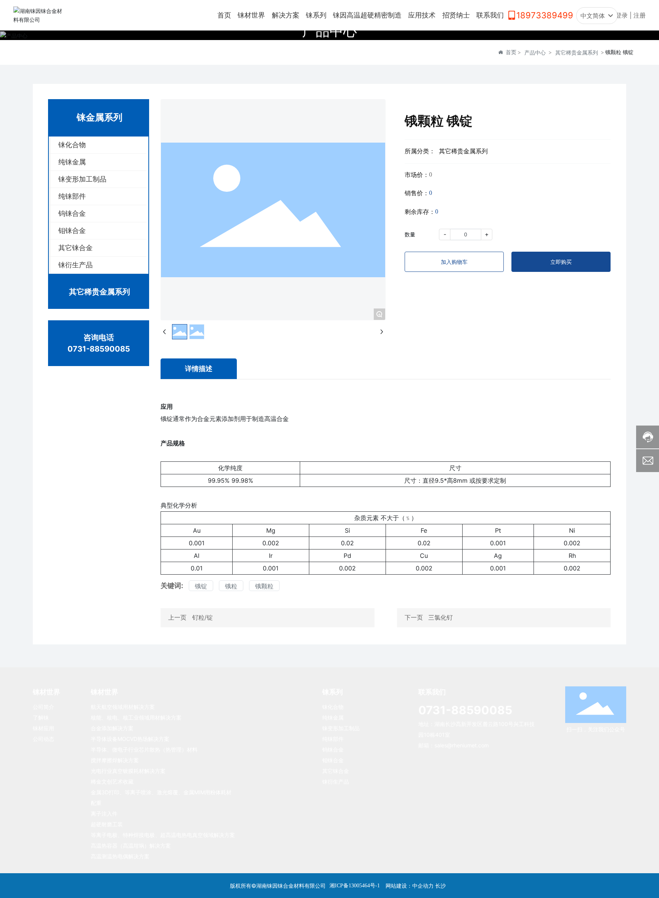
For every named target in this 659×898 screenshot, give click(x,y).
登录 (623, 15)
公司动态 (43, 739)
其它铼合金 (335, 771)
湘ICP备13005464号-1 (355, 885)
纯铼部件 (333, 739)
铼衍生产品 (335, 781)
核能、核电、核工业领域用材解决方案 (136, 717)
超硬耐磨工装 (107, 824)
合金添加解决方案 (112, 728)
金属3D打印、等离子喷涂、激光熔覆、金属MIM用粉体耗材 (161, 792)
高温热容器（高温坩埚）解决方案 (131, 845)
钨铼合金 (333, 749)
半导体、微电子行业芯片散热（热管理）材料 (144, 749)
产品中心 (329, 30)
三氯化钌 (440, 617)
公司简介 (43, 707)
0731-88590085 (99, 348)
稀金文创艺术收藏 (112, 781)
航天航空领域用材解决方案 (123, 707)
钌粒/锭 (202, 617)
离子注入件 (104, 813)
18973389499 (544, 15)
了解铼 (41, 717)
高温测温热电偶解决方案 (120, 856)
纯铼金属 (333, 717)
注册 (639, 15)
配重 (96, 803)
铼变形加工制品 (341, 728)
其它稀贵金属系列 (576, 52)
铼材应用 (43, 728)
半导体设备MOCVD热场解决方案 (130, 739)
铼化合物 (333, 707)
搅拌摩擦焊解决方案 (115, 760)
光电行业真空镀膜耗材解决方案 (128, 771)
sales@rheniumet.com (461, 745)
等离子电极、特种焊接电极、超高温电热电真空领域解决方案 (163, 835)
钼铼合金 (333, 760)
